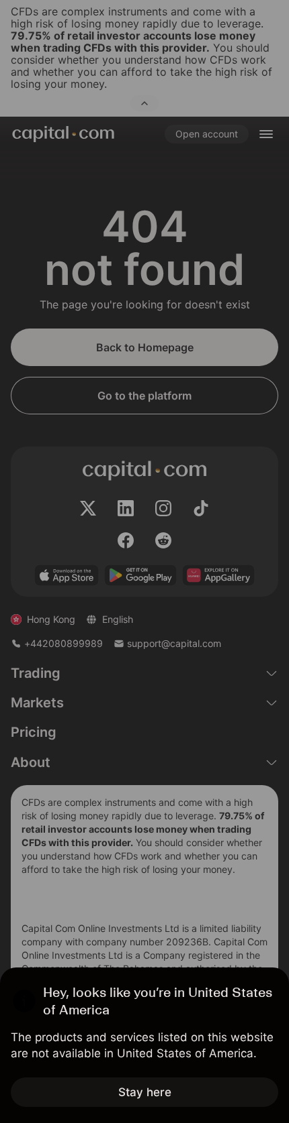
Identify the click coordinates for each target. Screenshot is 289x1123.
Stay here (144, 1092)
